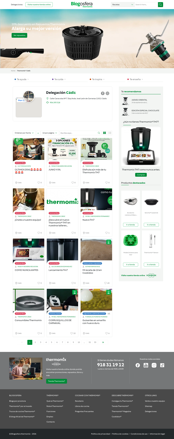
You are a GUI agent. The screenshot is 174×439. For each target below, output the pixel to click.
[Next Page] (103, 342)
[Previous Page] (22, 342)
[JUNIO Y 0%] (62, 151)
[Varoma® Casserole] (151, 200)
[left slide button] (13, 52)
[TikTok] (162, 365)
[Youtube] (146, 365)
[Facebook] (137, 365)
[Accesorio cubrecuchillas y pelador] (130, 200)
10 (79, 342)
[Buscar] (160, 4)
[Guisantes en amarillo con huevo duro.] (96, 302)
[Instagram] (154, 365)
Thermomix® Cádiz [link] (23, 71)
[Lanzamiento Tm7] (62, 252)
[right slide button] (20, 52)
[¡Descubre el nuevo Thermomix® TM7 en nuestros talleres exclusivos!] (62, 202)
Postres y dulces (55, 313)
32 (90, 342)
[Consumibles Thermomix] (28, 302)
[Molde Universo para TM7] (130, 240)
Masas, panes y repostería (92, 263)
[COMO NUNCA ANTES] (28, 252)
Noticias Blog (20, 163)
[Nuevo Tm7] (96, 202)
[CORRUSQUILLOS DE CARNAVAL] (62, 302)
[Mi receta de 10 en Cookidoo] (96, 252)
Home (13, 71)
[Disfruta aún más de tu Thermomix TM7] (96, 151)
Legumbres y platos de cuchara (94, 313)
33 (95, 342)
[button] (123, 4)
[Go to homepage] (81, 4)
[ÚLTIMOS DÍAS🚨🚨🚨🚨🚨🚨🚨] (28, 151)
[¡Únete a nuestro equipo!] (28, 202)
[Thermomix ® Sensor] (151, 240)
